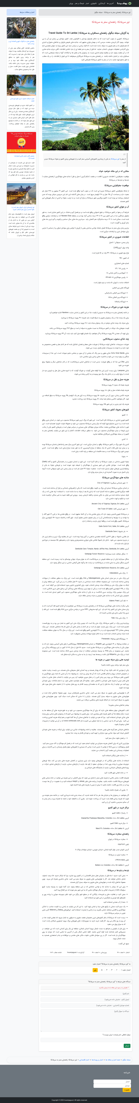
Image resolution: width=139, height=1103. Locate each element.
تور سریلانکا (115, 159)
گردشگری (101, 3)
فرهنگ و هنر (79, 3)
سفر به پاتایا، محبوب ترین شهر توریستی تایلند (22, 100)
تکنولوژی (94, 3)
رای (95, 970)
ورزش (71, 3)
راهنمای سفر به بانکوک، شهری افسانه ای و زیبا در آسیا (21, 42)
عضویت (127, 1089)
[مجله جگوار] (124, 3)
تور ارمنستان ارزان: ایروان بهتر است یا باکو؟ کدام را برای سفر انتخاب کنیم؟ (23, 208)
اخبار (87, 3)
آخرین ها (110, 3)
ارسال (127, 1045)
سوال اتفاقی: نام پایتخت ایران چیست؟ (116, 1035)
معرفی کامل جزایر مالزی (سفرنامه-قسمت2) (24, 157)
